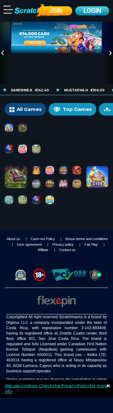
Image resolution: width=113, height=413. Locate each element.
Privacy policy (63, 244)
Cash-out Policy (43, 239)
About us (14, 239)
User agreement (30, 244)
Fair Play (91, 244)
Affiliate (43, 250)
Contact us (67, 250)
